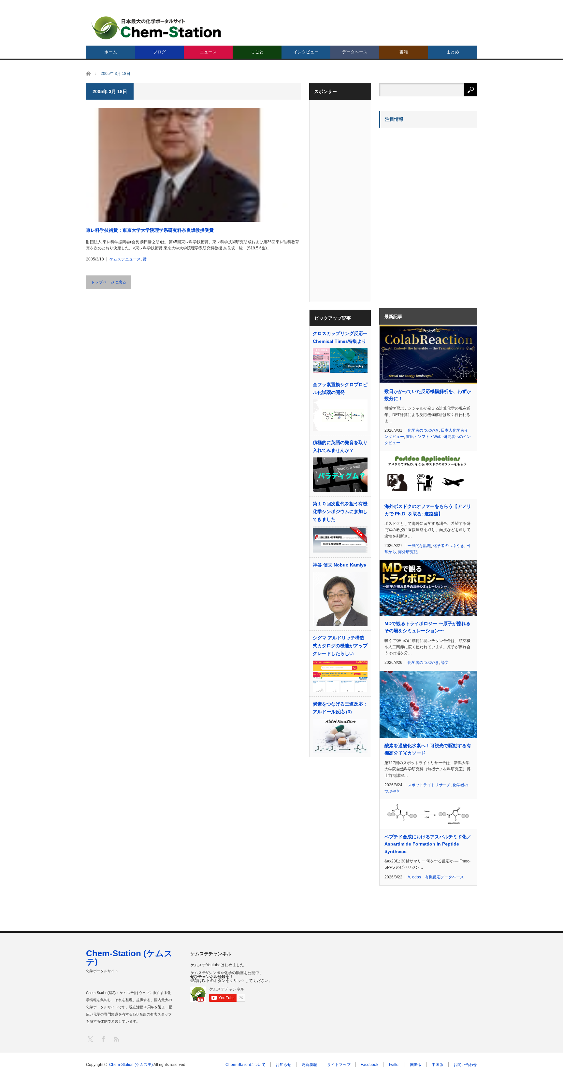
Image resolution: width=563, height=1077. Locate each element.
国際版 (416, 1064)
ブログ (159, 51)
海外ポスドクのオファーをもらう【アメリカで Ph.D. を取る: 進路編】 (427, 510)
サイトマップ (339, 1064)
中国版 (437, 1064)
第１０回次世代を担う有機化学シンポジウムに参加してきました (340, 511)
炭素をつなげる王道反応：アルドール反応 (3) (340, 707)
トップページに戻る (108, 282)
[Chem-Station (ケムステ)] (157, 28)
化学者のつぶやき (423, 430)
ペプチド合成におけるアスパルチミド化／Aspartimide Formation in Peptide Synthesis (427, 844)
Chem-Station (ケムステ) (129, 957)
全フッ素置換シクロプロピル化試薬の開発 (340, 388)
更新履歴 (309, 1064)
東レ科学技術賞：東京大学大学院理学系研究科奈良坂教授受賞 (150, 230)
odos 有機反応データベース (438, 877)
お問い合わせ (465, 1064)
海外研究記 (408, 552)
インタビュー (306, 51)
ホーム (110, 51)
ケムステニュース (125, 259)
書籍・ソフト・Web (423, 436)
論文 (445, 662)
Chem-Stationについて (245, 1064)
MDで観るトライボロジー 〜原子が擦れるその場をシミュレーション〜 (427, 627)
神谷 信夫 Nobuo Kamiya (339, 564)
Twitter (394, 1064)
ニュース (208, 51)
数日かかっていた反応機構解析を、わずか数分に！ (427, 395)
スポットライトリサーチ (429, 785)
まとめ (452, 51)
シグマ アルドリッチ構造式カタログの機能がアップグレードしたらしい (340, 645)
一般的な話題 (419, 545)
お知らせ (283, 1064)
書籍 (403, 51)
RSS (116, 1039)
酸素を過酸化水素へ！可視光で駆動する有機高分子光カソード (427, 749)
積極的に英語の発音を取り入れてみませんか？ (340, 446)
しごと (257, 51)
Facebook (369, 1064)
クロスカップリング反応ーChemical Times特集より (340, 337)
